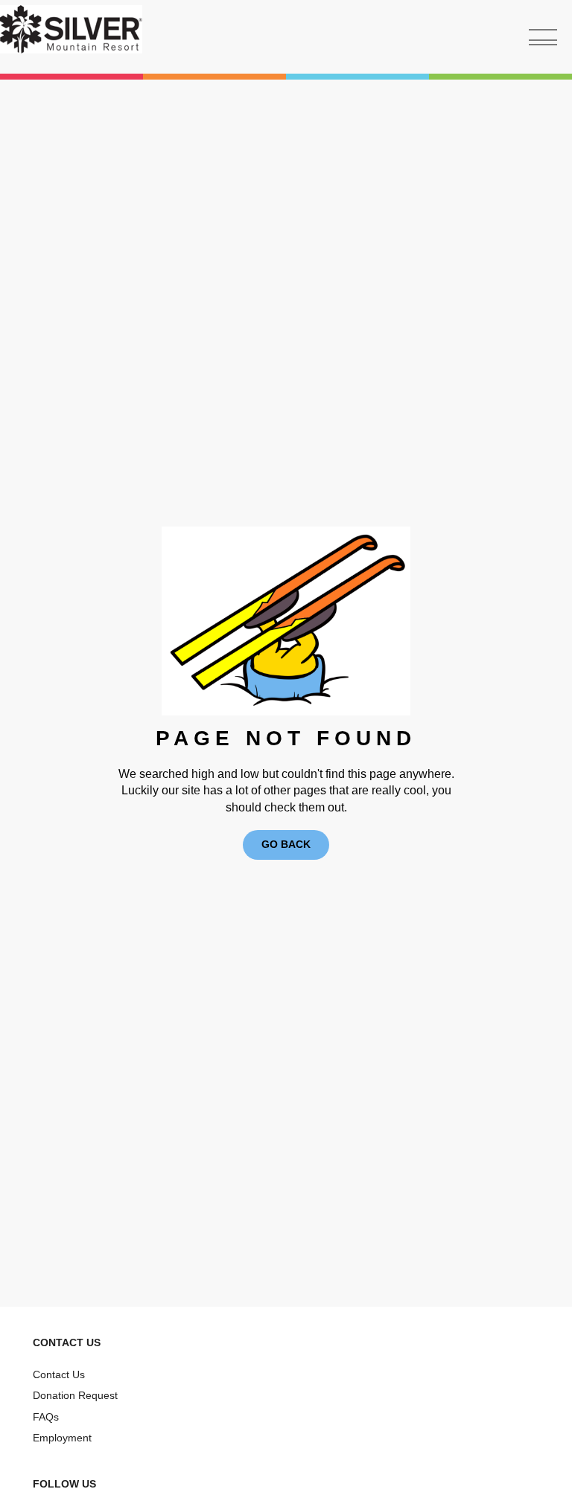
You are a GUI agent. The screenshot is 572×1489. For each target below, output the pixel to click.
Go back (286, 844)
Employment (62, 1438)
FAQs (46, 1417)
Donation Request (75, 1395)
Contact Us (59, 1374)
